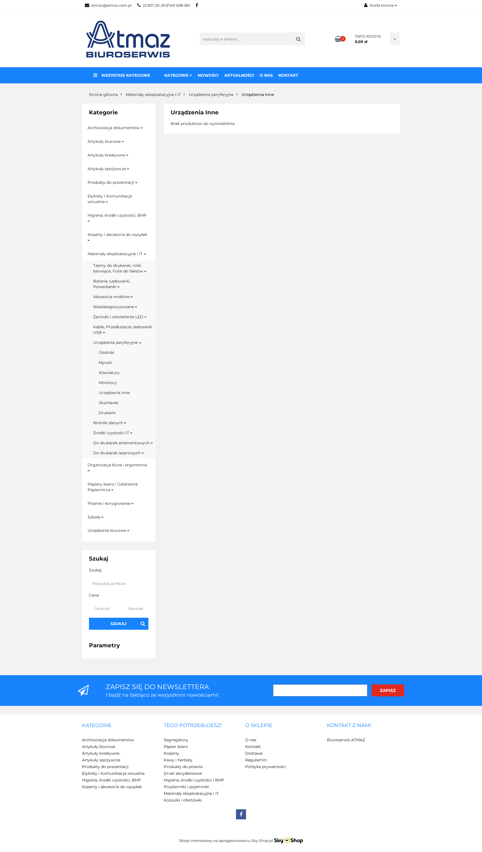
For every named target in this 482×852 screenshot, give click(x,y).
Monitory (108, 382)
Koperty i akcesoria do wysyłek (117, 234)
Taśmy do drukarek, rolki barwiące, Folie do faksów (118, 268)
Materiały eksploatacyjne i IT (116, 253)
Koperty (171, 753)
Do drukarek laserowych (117, 452)
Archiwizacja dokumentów (114, 127)
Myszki (105, 362)
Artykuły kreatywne (107, 155)
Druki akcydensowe (183, 773)
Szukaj (118, 623)
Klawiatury (109, 372)
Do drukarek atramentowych (122, 442)
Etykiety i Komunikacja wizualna (110, 199)
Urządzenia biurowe (107, 530)
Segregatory (176, 739)
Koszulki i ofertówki (183, 800)
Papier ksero (176, 746)
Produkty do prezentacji (111, 182)
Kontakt (288, 75)
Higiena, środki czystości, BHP (117, 215)
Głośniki (106, 352)
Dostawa (253, 753)
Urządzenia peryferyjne (116, 342)
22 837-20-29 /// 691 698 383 (166, 5)
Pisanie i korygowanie (109, 503)
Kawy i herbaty (178, 759)
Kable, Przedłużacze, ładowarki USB (122, 329)
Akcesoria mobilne (112, 296)
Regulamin (256, 759)
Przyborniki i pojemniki (186, 786)
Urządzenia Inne (114, 392)
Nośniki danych (108, 422)
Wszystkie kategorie (125, 75)
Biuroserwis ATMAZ (346, 739)
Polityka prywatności (265, 766)
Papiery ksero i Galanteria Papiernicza (113, 487)
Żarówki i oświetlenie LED (118, 316)
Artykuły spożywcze (107, 168)
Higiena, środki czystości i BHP (194, 780)
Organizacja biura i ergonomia (117, 464)
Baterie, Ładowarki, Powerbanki (111, 284)
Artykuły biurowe (105, 141)
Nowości (208, 75)
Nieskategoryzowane (114, 306)
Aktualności (239, 75)
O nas (266, 75)
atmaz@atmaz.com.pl (111, 5)
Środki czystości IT (111, 432)
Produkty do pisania (183, 766)
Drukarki (107, 412)
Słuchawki (109, 402)
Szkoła (94, 517)
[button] (97, 725)
